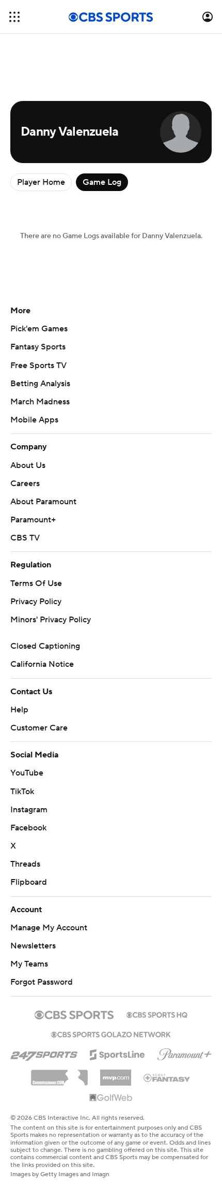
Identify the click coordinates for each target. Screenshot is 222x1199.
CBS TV (25, 538)
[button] (14, 17)
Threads (25, 864)
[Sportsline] (117, 1053)
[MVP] (115, 1074)
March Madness (40, 402)
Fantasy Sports (38, 347)
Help (19, 710)
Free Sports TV (38, 365)
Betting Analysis (40, 383)
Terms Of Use (36, 583)
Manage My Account (48, 928)
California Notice (42, 664)
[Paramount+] (184, 1052)
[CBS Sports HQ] (156, 1013)
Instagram (28, 810)
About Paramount (43, 501)
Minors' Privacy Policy (50, 620)
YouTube (26, 773)
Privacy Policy (35, 601)
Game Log (102, 182)
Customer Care (39, 728)
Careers (25, 483)
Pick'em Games (39, 329)
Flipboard (28, 882)
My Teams (29, 964)
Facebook (28, 828)
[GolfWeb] (111, 1098)
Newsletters (33, 946)
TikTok (22, 791)
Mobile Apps (34, 420)
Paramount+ (33, 520)
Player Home (41, 182)
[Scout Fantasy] (167, 1077)
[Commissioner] (59, 1074)
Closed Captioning (45, 646)
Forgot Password (41, 982)
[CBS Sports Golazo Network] (111, 1033)
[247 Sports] (43, 1053)
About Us (27, 465)
